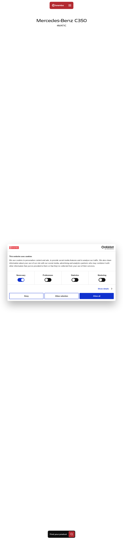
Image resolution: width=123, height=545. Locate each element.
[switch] (48, 280)
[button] (70, 5)
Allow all (96, 296)
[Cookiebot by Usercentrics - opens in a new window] (103, 248)
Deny (26, 296)
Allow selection (61, 296)
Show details (103, 289)
